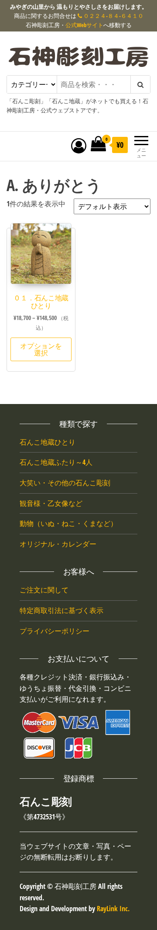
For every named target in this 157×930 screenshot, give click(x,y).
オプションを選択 (41, 349)
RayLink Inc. (113, 908)
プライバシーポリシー (54, 631)
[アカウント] (78, 145)
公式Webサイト (84, 25)
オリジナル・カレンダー (58, 544)
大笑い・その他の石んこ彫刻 (65, 483)
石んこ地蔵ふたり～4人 (56, 462)
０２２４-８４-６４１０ (112, 16)
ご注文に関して (44, 590)
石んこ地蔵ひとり (47, 442)
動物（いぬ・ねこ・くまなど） (68, 523)
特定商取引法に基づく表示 (61, 610)
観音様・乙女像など (51, 503)
